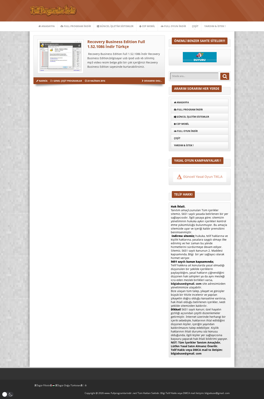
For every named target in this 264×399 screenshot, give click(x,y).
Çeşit (195, 26)
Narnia (43, 80)
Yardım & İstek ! (215, 26)
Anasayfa (48, 26)
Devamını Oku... (153, 80)
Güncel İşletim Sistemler (116, 26)
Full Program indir (77, 26)
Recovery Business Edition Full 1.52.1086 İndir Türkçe (116, 44)
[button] (8, 394)
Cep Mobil (148, 26)
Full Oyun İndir (175, 26)
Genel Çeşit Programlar (68, 80)
